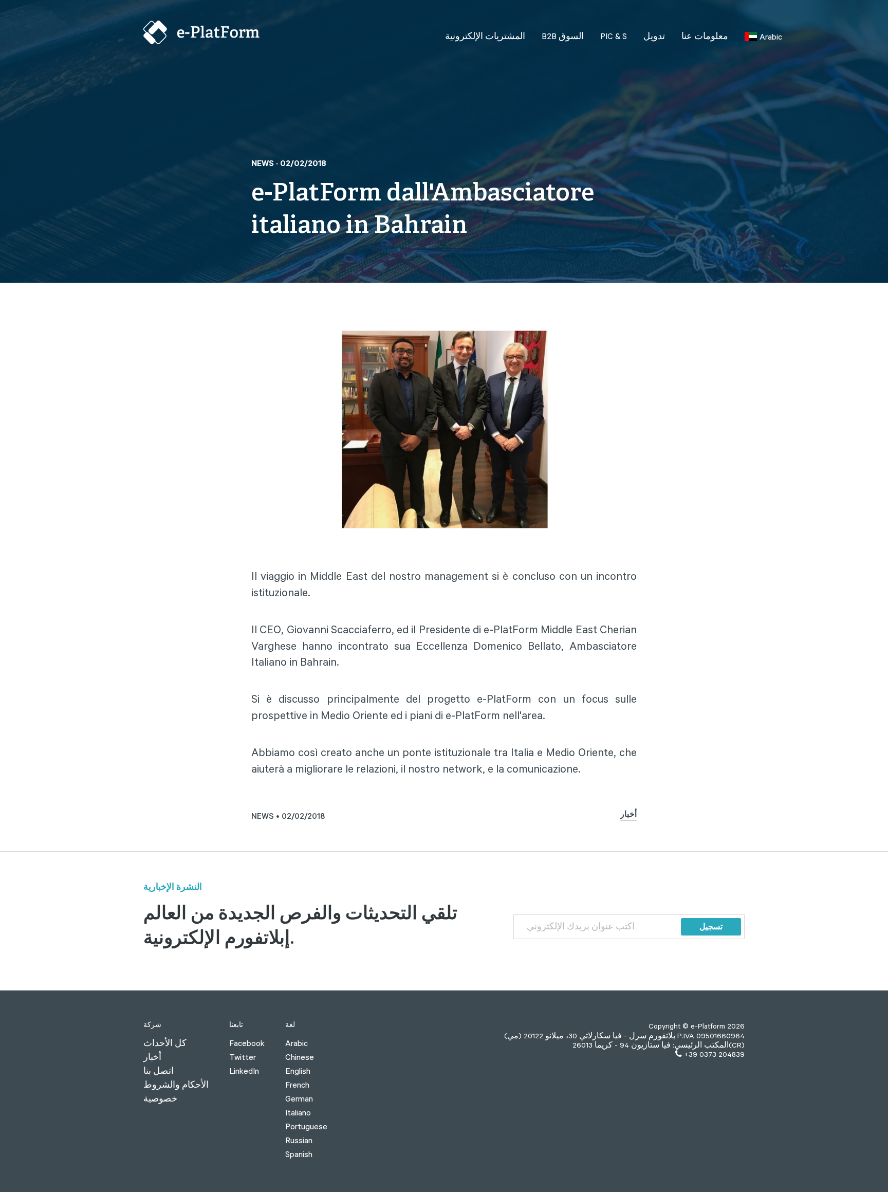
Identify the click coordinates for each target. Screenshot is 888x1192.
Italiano (298, 1112)
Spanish (298, 1154)
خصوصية (160, 1098)
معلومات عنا (704, 36)
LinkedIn (244, 1070)
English (297, 1070)
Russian (298, 1140)
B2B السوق (563, 36)
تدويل (654, 36)
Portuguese (306, 1126)
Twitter (242, 1056)
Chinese (299, 1056)
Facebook (247, 1043)
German (299, 1098)
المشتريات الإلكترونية (485, 36)
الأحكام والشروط (176, 1084)
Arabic (296, 1043)
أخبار (628, 816)
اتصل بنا (158, 1070)
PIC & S (613, 36)
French (297, 1084)
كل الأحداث (165, 1043)
